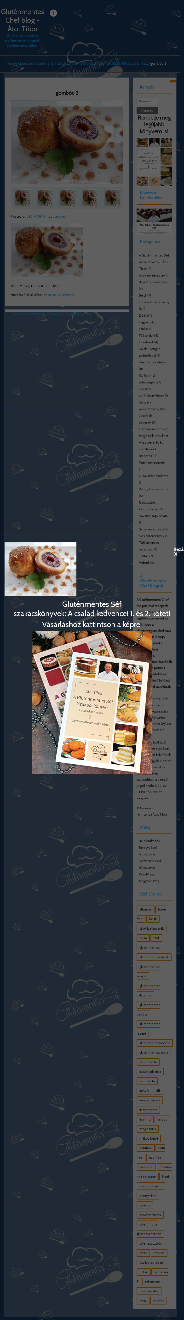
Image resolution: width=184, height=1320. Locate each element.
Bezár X (175, 549)
